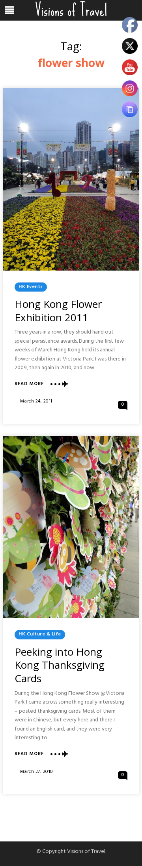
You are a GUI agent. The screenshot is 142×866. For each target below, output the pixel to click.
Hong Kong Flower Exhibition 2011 (58, 310)
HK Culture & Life (40, 634)
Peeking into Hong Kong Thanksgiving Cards (60, 665)
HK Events (31, 287)
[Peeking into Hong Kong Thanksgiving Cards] (71, 527)
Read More (29, 384)
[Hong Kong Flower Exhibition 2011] (71, 179)
